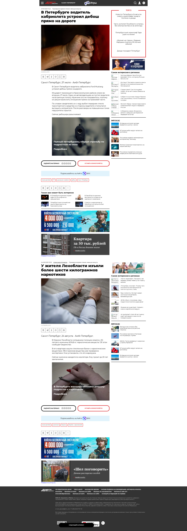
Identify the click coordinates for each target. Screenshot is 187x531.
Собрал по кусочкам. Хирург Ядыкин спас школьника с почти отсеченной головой (133, 98)
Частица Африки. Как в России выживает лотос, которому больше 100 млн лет (132, 77)
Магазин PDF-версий (92, 489)
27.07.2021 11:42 (46, 9)
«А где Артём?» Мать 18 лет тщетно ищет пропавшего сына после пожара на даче (132, 316)
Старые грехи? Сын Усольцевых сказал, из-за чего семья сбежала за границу (133, 91)
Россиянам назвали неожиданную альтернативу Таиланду (131, 138)
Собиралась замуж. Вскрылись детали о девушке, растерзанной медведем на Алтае (132, 112)
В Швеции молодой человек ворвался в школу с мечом (129, 124)
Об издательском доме (63, 489)
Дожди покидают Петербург (128, 51)
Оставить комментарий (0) (93, 163)
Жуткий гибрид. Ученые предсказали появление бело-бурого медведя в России (133, 105)
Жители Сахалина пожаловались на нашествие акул (132, 145)
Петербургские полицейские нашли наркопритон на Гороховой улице (60, 204)
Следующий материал (76, 525)
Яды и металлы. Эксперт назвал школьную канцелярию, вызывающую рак (131, 294)
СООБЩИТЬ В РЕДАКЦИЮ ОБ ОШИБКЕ (113, 494)
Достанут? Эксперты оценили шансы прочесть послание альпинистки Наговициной (133, 84)
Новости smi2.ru (48, 256)
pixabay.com (45, 72)
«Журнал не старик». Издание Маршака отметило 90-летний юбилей (128, 42)
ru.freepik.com (46, 325)
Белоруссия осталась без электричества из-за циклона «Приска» (130, 328)
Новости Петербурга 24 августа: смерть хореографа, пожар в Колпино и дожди (129, 16)
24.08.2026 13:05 (46, 262)
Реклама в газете (70, 491)
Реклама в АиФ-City (120, 491)
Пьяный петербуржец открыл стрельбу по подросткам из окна (79, 143)
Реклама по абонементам (103, 491)
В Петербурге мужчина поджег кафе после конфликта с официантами (61, 197)
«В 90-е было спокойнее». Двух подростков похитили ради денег (132, 301)
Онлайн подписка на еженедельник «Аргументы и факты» (121, 489)
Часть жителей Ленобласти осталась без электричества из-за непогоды (128, 25)
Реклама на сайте (85, 491)
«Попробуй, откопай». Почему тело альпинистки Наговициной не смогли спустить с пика (132, 287)
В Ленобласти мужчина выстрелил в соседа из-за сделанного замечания (93, 197)
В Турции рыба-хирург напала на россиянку (131, 131)
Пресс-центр (78, 489)
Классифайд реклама (62, 494)
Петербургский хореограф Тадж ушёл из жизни (128, 33)
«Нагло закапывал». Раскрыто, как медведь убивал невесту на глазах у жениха (133, 280)
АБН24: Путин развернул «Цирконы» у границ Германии (132, 341)
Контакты (58, 491)
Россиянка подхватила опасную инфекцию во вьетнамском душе (131, 152)
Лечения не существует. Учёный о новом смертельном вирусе (132, 308)
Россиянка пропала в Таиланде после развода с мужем (130, 334)
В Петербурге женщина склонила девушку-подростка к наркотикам (79, 388)
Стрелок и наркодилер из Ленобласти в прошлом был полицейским (94, 204)
